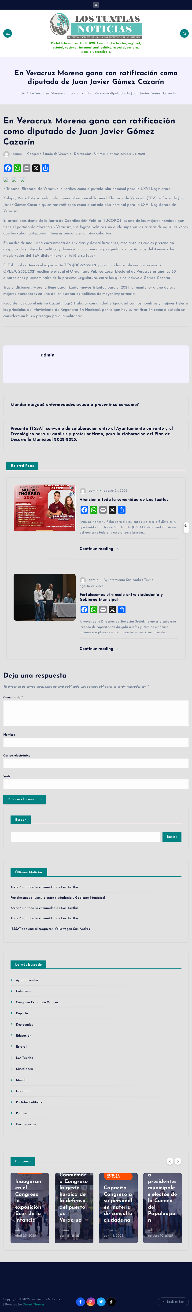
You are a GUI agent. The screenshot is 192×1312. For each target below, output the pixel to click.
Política (21, 1113)
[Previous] (170, 1161)
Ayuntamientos (27, 980)
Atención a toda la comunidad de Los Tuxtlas (44, 887)
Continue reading (97, 549)
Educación (23, 1035)
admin (17, 154)
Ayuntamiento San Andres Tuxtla (128, 580)
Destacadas (82, 154)
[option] (30, 1208)
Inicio (20, 93)
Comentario (13, 697)
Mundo (21, 1080)
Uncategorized (27, 1124)
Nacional (23, 1091)
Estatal (21, 1046)
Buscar (20, 820)
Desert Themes (33, 1304)
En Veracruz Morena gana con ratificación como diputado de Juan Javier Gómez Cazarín (103, 93)
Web (6, 776)
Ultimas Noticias (106, 154)
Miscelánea (24, 1069)
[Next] (177, 1161)
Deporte (22, 1013)
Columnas (23, 991)
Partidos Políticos (29, 1102)
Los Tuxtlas (24, 1058)
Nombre (9, 734)
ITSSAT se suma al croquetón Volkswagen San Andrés (50, 928)
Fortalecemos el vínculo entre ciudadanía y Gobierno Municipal (58, 897)
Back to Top (175, 1301)
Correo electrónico (16, 755)
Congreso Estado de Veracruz (49, 154)
